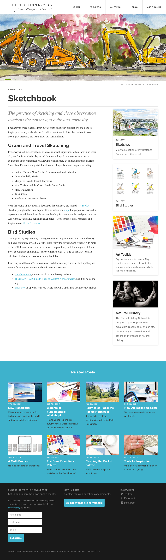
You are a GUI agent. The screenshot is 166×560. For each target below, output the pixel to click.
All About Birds (23, 274)
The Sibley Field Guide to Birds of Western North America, (45, 278)
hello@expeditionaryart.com (86, 502)
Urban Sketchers (31, 223)
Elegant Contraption (78, 551)
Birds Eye (20, 287)
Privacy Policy (94, 551)
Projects (14, 89)
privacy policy (14, 508)
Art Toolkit (83, 205)
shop (66, 210)
